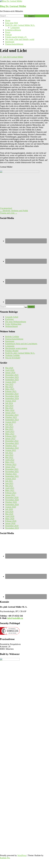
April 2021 (9, 488)
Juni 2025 (9, 384)
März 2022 (9, 462)
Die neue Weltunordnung (15, 322)
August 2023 (10, 422)
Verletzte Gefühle (12, 355)
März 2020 (9, 519)
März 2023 (9, 434)
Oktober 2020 (11, 502)
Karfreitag (9, 319)
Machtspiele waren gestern (16, 348)
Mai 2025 (9, 387)
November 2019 (12, 528)
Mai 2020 (9, 514)
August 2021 (10, 478)
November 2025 (12, 377)
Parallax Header (11, 351)
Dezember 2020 (11, 497)
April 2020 (9, 516)
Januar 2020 (10, 523)
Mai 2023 (9, 429)
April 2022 (9, 460)
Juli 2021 (9, 481)
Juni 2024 (9, 405)
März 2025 (9, 389)
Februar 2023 (10, 436)
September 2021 (12, 476)
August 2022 (10, 450)
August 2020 (10, 507)
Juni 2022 (9, 455)
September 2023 (12, 420)
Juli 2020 (9, 509)
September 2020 (12, 504)
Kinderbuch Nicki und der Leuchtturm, (21, 344)
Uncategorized (6, 208)
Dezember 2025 (11, 375)
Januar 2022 (10, 467)
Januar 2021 (10, 495)
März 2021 (9, 490)
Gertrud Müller (17, 57)
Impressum (9, 42)
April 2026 (9, 370)
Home (7, 20)
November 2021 (12, 471)
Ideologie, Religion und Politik (14, 210)
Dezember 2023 (11, 415)
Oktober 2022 (11, 445)
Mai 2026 (9, 368)
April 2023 (9, 431)
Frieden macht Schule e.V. (16, 37)
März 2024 (9, 410)
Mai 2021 (9, 486)
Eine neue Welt (11, 23)
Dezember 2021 (11, 469)
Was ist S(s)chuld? (12, 358)
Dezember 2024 (11, 394)
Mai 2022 (9, 457)
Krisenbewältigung (13, 30)
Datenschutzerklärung (14, 44)
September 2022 (12, 448)
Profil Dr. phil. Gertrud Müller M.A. (20, 25)
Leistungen (15, 27)
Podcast (8, 35)
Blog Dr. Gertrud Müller (13, 6)
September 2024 (12, 398)
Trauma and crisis (8, 213)
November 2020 (12, 500)
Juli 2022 (9, 453)
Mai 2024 (9, 408)
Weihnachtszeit (11, 326)
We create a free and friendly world (19, 39)
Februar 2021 (10, 493)
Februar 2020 (10, 521)
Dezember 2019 (11, 526)
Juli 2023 (9, 424)
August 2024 (10, 401)
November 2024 (12, 396)
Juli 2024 (9, 403)
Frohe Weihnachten (13, 324)
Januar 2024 (10, 412)
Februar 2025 (10, 391)
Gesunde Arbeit (11, 317)
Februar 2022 (10, 464)
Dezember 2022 (11, 441)
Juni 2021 (9, 483)
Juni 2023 (9, 427)
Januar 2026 (10, 372)
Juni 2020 (9, 511)
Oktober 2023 (11, 417)
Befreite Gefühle (12, 336)
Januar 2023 (10, 438)
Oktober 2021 (11, 474)
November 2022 (12, 443)
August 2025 (10, 382)
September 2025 (12, 380)
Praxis (7, 32)
